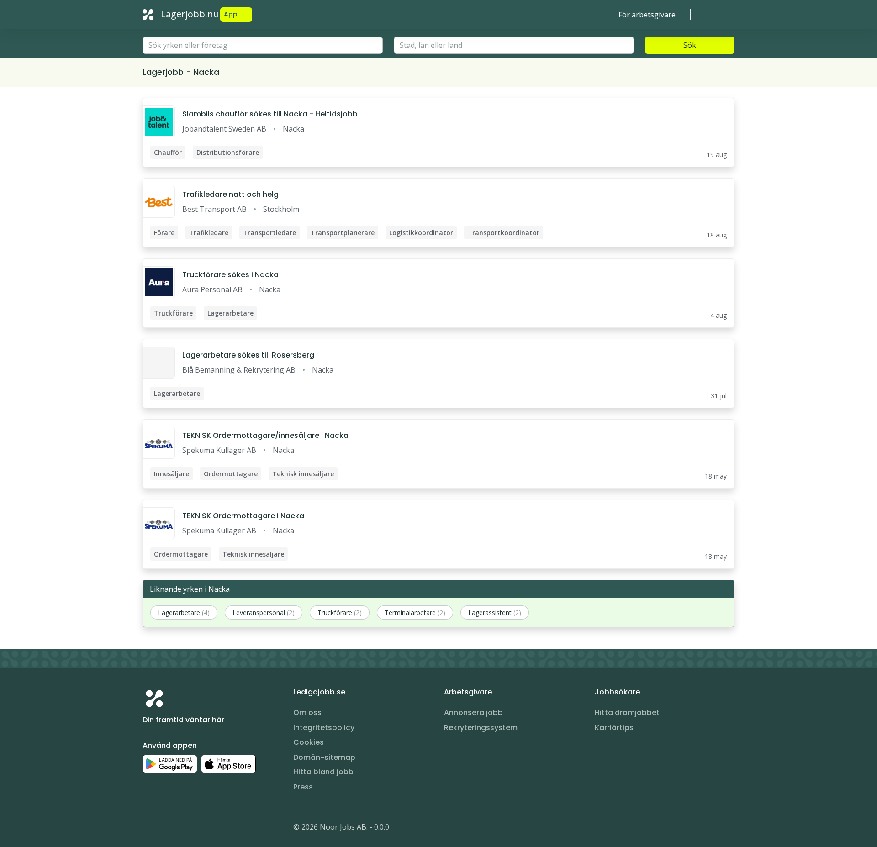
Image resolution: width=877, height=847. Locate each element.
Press (303, 787)
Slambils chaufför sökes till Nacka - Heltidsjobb (270, 114)
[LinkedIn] (168, 828)
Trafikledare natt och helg (230, 194)
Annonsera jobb (473, 712)
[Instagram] (150, 828)
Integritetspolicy (323, 727)
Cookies (308, 742)
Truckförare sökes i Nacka (230, 274)
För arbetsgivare (647, 15)
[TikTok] (204, 828)
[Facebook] (186, 828)
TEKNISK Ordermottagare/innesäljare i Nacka (265, 435)
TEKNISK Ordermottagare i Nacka (243, 515)
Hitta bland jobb (323, 772)
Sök (689, 45)
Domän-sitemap (324, 757)
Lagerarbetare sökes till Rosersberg (248, 355)
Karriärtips (614, 727)
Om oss (307, 712)
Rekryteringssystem (481, 727)
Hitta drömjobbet (627, 712)
